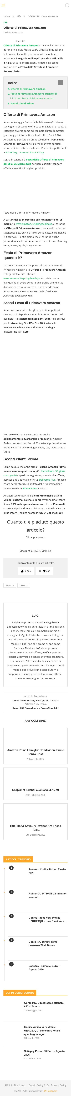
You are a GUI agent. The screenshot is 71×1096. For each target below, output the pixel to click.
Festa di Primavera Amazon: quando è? (34, 93)
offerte (24, 585)
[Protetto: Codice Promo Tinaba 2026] (16, 876)
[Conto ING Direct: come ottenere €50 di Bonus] (16, 948)
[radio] (23, 543)
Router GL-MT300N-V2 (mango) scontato (48, 895)
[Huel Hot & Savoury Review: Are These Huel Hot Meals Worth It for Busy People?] (35, 812)
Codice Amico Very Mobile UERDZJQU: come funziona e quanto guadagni (42, 1031)
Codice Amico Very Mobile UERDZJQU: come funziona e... (47, 919)
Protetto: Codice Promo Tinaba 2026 (47, 871)
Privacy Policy (58, 1085)
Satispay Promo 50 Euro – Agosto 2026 (44, 967)
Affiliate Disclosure (15, 1085)
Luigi (35, 615)
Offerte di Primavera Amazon (20, 45)
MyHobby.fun (50, 1090)
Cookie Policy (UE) (39, 1085)
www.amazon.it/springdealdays (34, 223)
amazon (10, 585)
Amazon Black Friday (32, 152)
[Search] (61, 5)
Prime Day (11, 152)
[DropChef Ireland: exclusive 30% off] (35, 776)
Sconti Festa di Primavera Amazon (33, 98)
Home (6, 16)
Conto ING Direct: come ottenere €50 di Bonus (43, 943)
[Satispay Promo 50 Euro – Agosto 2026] (16, 972)
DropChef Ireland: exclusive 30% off (35, 790)
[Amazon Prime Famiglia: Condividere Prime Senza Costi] (35, 736)
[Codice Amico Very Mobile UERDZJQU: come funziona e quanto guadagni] (16, 924)
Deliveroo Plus (47, 479)
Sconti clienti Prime (22, 103)
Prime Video (30, 488)
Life (19, 16)
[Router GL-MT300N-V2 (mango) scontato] (16, 900)
